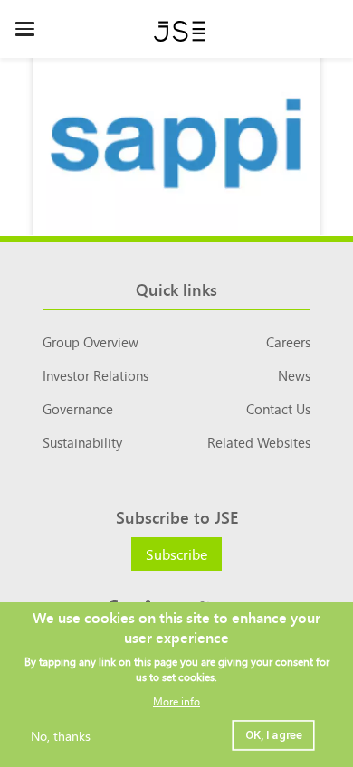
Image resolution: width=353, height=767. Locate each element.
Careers (288, 341)
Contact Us (278, 408)
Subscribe (176, 553)
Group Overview (90, 341)
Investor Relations (95, 375)
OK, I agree (273, 735)
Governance (78, 408)
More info (176, 700)
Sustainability (82, 442)
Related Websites (258, 442)
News (294, 375)
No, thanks (61, 735)
